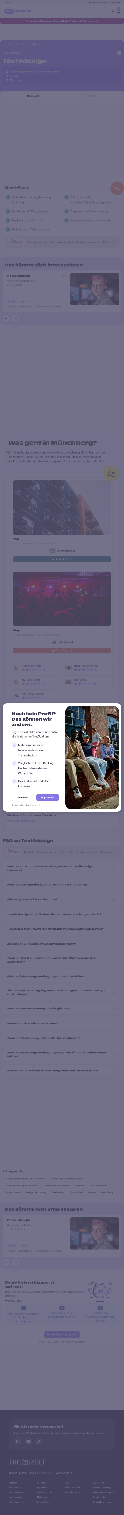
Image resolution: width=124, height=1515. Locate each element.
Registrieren (47, 797)
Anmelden (23, 797)
